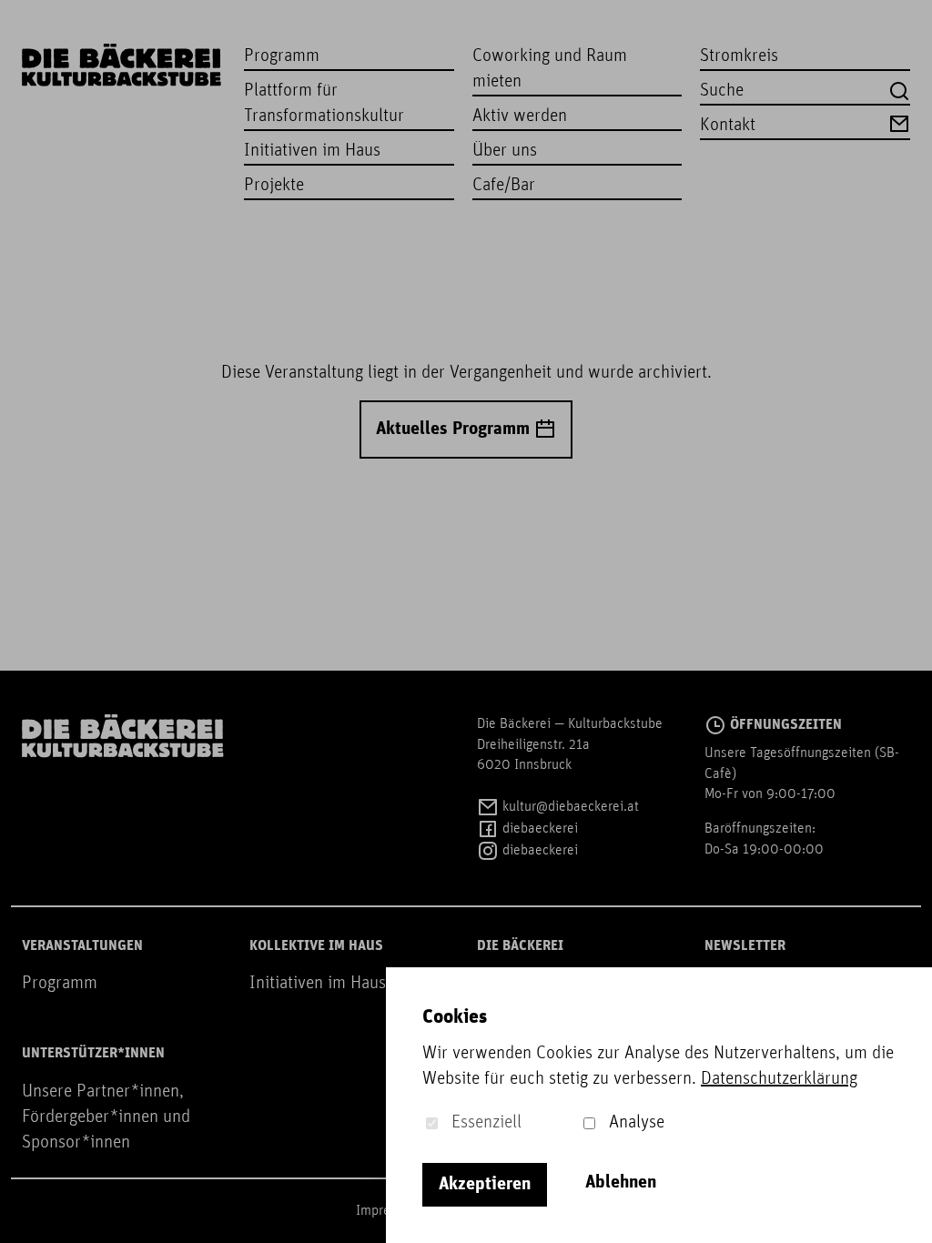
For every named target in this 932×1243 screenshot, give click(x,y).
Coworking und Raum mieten (549, 69)
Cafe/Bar (503, 185)
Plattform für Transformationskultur (324, 104)
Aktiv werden (519, 116)
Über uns (504, 151)
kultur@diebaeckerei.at (569, 807)
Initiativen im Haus (312, 151)
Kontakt (727, 125)
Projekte (274, 185)
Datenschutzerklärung (779, 1079)
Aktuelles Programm (455, 429)
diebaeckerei (538, 829)
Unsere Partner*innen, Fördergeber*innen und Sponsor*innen (106, 1117)
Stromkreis (739, 56)
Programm (281, 56)
